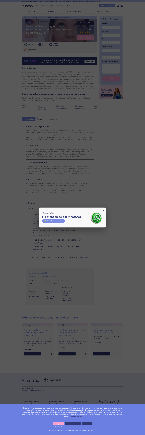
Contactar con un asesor (55, 221)
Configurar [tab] (58, 424)
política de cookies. (75, 416)
